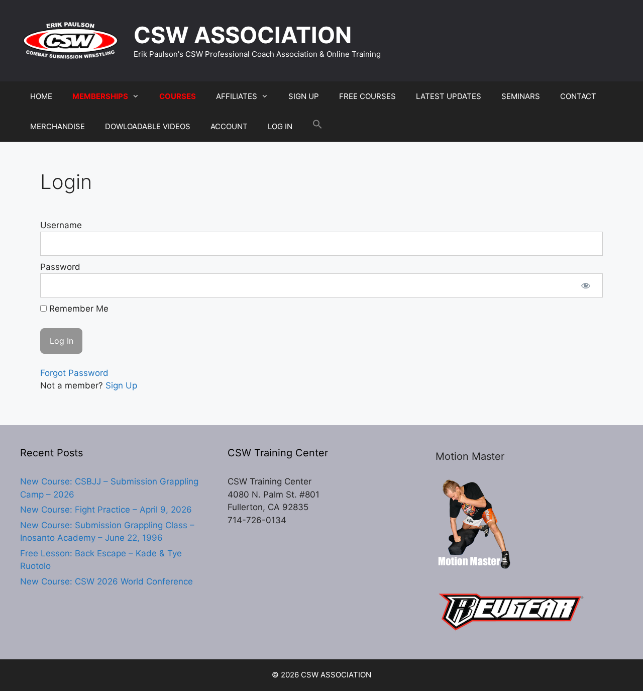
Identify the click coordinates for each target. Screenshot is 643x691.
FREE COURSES (367, 96)
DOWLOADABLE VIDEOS (147, 126)
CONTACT (578, 96)
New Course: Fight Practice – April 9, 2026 (106, 510)
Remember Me (78, 309)
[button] (317, 127)
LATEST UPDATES (448, 96)
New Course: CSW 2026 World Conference (106, 581)
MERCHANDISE (57, 126)
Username (61, 225)
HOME (41, 96)
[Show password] (586, 285)
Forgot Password (74, 373)
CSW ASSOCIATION (243, 35)
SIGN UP (303, 96)
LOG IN (280, 126)
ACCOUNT (229, 126)
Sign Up (121, 385)
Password (60, 267)
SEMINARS (520, 96)
